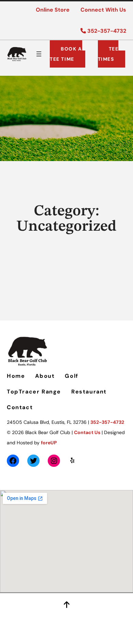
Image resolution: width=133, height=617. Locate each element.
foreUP (49, 443)
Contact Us (87, 432)
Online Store (53, 9)
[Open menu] (39, 54)
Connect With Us (103, 9)
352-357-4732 (106, 30)
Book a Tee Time (66, 54)
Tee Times (108, 54)
